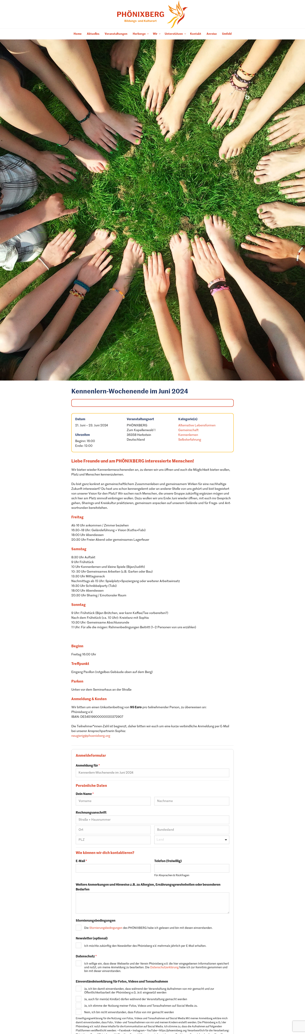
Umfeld (227, 34)
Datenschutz (86, 956)
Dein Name (85, 794)
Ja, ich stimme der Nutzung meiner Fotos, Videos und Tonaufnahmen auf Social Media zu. (141, 1005)
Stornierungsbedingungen (95, 920)
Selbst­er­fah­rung (189, 439)
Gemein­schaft (188, 430)
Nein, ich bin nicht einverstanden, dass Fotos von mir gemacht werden (129, 1012)
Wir (155, 34)
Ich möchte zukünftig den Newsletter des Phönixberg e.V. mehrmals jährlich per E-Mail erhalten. (145, 946)
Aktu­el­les (93, 34)
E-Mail (81, 861)
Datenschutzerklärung (164, 967)
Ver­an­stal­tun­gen (116, 34)
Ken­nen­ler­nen (188, 435)
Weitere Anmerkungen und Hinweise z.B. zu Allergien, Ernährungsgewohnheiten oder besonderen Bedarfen (148, 887)
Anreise (212, 34)
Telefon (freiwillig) (168, 861)
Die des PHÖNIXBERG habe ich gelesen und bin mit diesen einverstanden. (148, 928)
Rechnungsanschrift (91, 812)
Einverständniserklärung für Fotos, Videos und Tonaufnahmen (122, 981)
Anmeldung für (88, 765)
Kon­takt (195, 34)
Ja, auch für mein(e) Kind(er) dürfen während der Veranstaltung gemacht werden (135, 999)
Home (78, 34)
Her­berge (139, 34)
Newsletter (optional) (92, 938)
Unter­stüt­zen (174, 34)
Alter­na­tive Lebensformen (197, 425)
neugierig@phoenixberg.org (90, 735)
